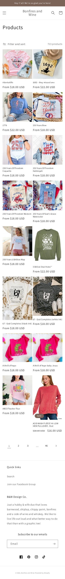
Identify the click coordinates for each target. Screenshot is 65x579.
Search (11, 476)
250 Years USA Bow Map (14, 259)
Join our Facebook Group (21, 484)
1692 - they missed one (44, 82)
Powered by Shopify (42, 573)
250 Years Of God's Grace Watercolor (44, 215)
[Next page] (56, 446)
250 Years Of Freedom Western (17, 214)
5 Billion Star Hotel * (42, 266)
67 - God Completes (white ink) (47, 319)
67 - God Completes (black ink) (17, 323)
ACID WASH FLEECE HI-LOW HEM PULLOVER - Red (45, 424)
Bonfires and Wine (28, 573)
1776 (5, 125)
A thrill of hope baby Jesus (45, 365)
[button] (4, 13)
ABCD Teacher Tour (11, 408)
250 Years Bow (40, 125)
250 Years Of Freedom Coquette (13, 169)
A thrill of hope (9, 365)
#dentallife (8, 82)
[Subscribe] (54, 544)
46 (46, 445)
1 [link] (9, 446)
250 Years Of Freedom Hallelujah (43, 169)
